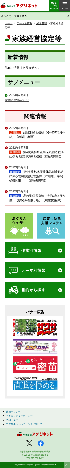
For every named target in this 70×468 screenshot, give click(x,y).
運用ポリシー (13, 412)
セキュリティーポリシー (19, 416)
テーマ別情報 (24, 23)
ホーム (9, 23)
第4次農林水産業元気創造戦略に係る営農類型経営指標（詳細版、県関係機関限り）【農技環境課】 (36, 176)
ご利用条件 (12, 420)
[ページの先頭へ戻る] (67, 465)
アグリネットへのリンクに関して (24, 424)
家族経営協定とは (17, 100)
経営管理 (41, 23)
